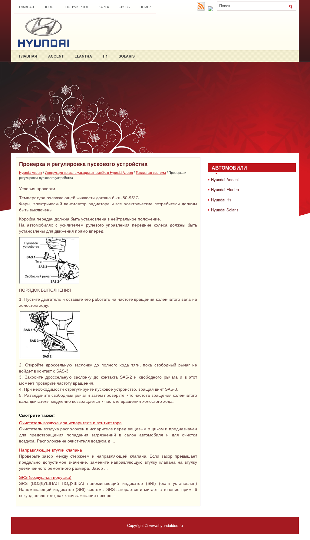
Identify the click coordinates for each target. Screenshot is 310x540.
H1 (105, 56)
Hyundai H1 (221, 200)
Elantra (83, 56)
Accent (56, 56)
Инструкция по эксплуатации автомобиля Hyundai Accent (89, 172)
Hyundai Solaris (225, 210)
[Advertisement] (155, 107)
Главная (26, 7)
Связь (124, 7)
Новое (50, 7)
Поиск (145, 7)
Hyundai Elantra (225, 189)
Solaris (127, 56)
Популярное (77, 7)
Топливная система (151, 172)
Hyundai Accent (30, 172)
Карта (104, 7)
